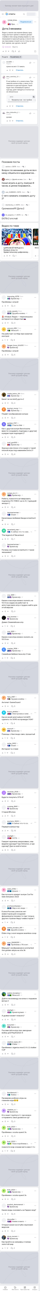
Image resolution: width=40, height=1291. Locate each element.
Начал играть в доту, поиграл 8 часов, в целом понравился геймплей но (18, 186)
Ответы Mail (17, 425)
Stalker (14, 1044)
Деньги (15, 891)
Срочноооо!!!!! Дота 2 (13, 208)
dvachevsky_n (10, 205)
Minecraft (15, 330)
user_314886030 (11, 192)
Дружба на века (17, 179)
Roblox (13, 1095)
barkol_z (8, 179)
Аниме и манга (18, 1221)
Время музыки (18, 1012)
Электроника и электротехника (21, 714)
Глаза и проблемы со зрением (21, 1144)
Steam (13, 515)
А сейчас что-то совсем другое (20, 532)
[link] (17, 244)
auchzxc (8, 166)
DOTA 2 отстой (9, 218)
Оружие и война (17, 699)
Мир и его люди (18, 908)
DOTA (14, 166)
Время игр (13, 24)
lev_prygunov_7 (10, 215)
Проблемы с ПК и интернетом (20, 945)
